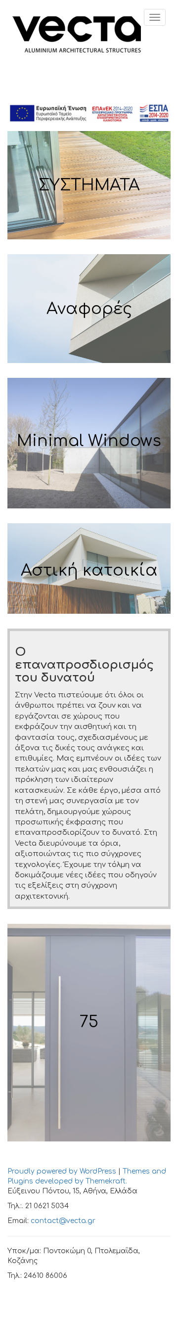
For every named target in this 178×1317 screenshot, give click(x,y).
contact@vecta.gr (63, 1221)
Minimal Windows (89, 441)
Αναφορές (89, 309)
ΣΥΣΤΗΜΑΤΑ (89, 185)
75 (89, 1022)
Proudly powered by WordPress (61, 1171)
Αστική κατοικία (89, 570)
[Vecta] (76, 33)
